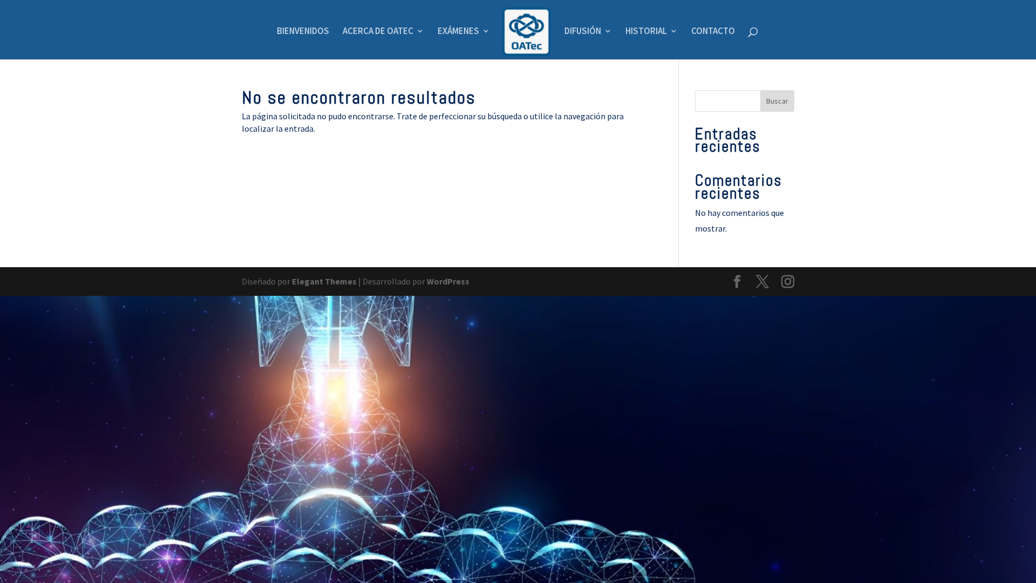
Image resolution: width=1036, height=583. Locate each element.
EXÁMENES (458, 32)
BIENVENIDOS (303, 32)
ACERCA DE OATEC (378, 32)
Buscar (777, 101)
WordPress (448, 281)
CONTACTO (713, 32)
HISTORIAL (646, 32)
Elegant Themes (324, 281)
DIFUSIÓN (582, 32)
